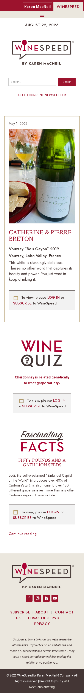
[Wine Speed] (42, 177)
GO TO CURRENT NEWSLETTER (42, 95)
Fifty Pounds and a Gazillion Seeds (42, 462)
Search (67, 81)
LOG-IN (54, 297)
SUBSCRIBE (23, 303)
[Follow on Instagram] (37, 598)
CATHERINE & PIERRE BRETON (40, 235)
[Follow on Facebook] (29, 598)
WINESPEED (68, 6)
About (42, 612)
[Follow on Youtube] (54, 598)
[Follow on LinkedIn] (46, 598)
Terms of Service (45, 618)
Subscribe (20, 612)
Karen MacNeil (37, 7)
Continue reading (23, 533)
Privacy (42, 623)
